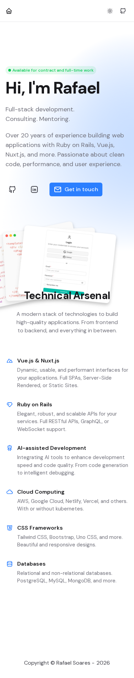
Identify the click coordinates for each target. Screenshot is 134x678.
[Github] (123, 10)
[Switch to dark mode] (109, 10)
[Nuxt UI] (8, 11)
